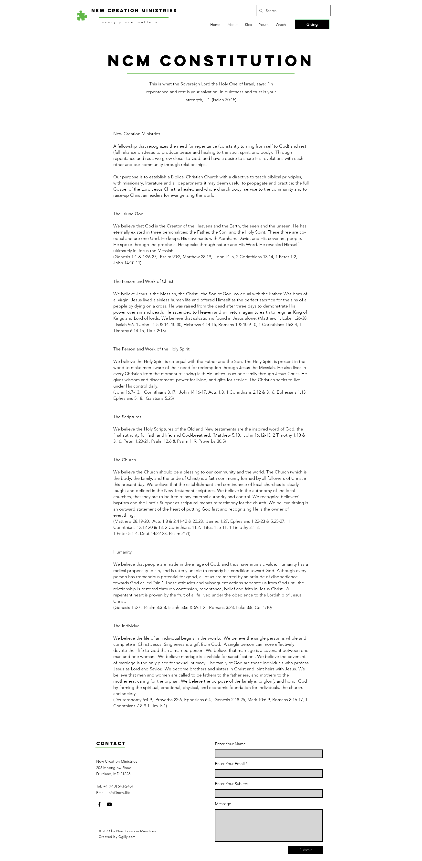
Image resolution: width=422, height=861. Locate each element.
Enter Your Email (230, 764)
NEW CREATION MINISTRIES (134, 10)
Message (223, 804)
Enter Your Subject (231, 784)
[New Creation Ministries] (82, 16)
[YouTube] (109, 804)
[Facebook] (99, 804)
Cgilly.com (127, 836)
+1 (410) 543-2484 (118, 786)
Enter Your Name (230, 744)
